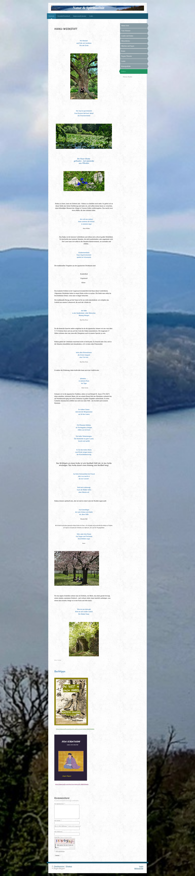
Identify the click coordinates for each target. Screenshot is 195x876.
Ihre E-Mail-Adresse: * (67, 826)
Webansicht (138, 868)
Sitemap (69, 866)
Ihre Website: (58, 832)
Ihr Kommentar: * (59, 804)
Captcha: (63, 837)
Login (141, 866)
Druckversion (59, 866)
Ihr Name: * (57, 820)
